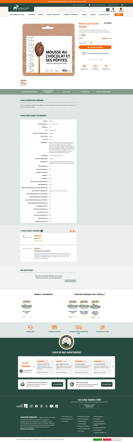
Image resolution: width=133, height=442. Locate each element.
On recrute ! (65, 421)
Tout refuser (108, 439)
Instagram (31, 406)
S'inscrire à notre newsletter (89, 406)
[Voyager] (108, 23)
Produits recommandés (103, 92)
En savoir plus (57, 384)
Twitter (46, 406)
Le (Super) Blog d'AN (67, 419)
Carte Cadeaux (98, 430)
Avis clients (81, 431)
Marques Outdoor (99, 416)
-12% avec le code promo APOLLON (57, 1)
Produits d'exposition (99, 427)
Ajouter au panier (96, 47)
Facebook (36, 406)
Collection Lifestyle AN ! (100, 432)
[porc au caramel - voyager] (26, 308)
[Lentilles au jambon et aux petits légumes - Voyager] (95, 309)
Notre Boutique (82, 421)
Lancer (107, 9)
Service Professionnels (84, 428)
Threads (41, 406)
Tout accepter (98, 439)
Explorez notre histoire (27, 429)
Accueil (24, 18)
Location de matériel (83, 426)
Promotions (97, 419)
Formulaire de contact (84, 416)
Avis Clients (66, 92)
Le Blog (22, 406)
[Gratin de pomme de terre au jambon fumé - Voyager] (84, 308)
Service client (30, 331)
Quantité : (81, 43)
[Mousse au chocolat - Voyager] (23, 83)
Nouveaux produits (99, 421)
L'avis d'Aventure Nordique (29, 92)
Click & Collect (82, 423)
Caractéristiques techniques (48, 91)
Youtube (51, 406)
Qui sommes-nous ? (67, 416)
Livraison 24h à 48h (95, 69)
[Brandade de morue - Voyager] (73, 308)
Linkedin (57, 406)
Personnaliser (116, 439)
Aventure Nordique (28, 417)
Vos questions (85, 92)
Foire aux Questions (83, 419)
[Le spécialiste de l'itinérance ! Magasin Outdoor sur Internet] (21, 7)
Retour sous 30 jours (106, 69)
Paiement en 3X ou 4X (84, 69)
